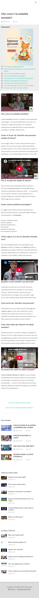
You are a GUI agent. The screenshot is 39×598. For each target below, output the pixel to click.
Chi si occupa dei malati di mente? (14, 73)
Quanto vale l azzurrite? (15, 549)
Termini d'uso (11, 589)
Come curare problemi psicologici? (15, 76)
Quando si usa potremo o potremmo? (20, 491)
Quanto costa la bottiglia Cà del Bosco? (20, 556)
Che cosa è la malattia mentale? (14, 66)
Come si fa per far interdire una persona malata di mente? (19, 70)
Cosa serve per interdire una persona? (16, 83)
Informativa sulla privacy (24, 589)
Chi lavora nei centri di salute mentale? (16, 88)
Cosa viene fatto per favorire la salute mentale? (19, 85)
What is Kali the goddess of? (17, 542)
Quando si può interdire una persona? (16, 81)
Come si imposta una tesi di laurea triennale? (22, 571)
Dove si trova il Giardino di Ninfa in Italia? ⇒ (20, 407)
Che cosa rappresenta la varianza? (19, 564)
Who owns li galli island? (16, 535)
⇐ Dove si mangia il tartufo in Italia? (19, 402)
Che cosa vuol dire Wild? (23, 446)
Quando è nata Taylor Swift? (17, 477)
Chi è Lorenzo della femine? (17, 484)
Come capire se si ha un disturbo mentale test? (18, 78)
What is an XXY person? (15, 517)
